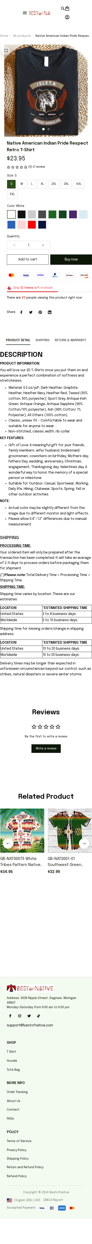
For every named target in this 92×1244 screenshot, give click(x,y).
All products (22, 35)
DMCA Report (53, 1200)
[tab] (43, 129)
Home (4, 35)
